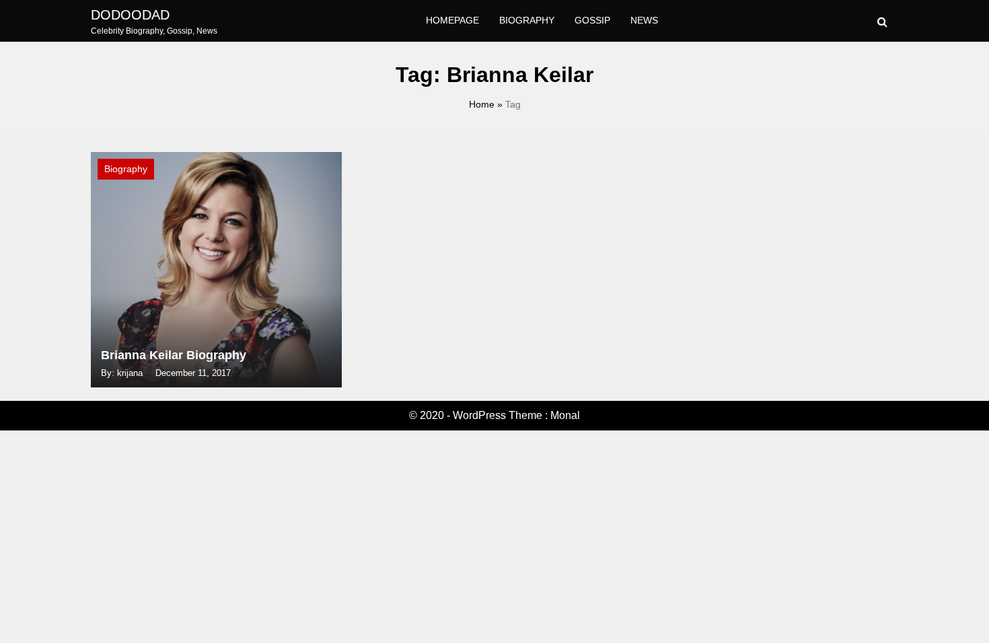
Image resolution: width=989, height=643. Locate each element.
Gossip (592, 20)
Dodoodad (130, 14)
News (644, 20)
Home (481, 104)
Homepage (452, 20)
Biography (526, 20)
